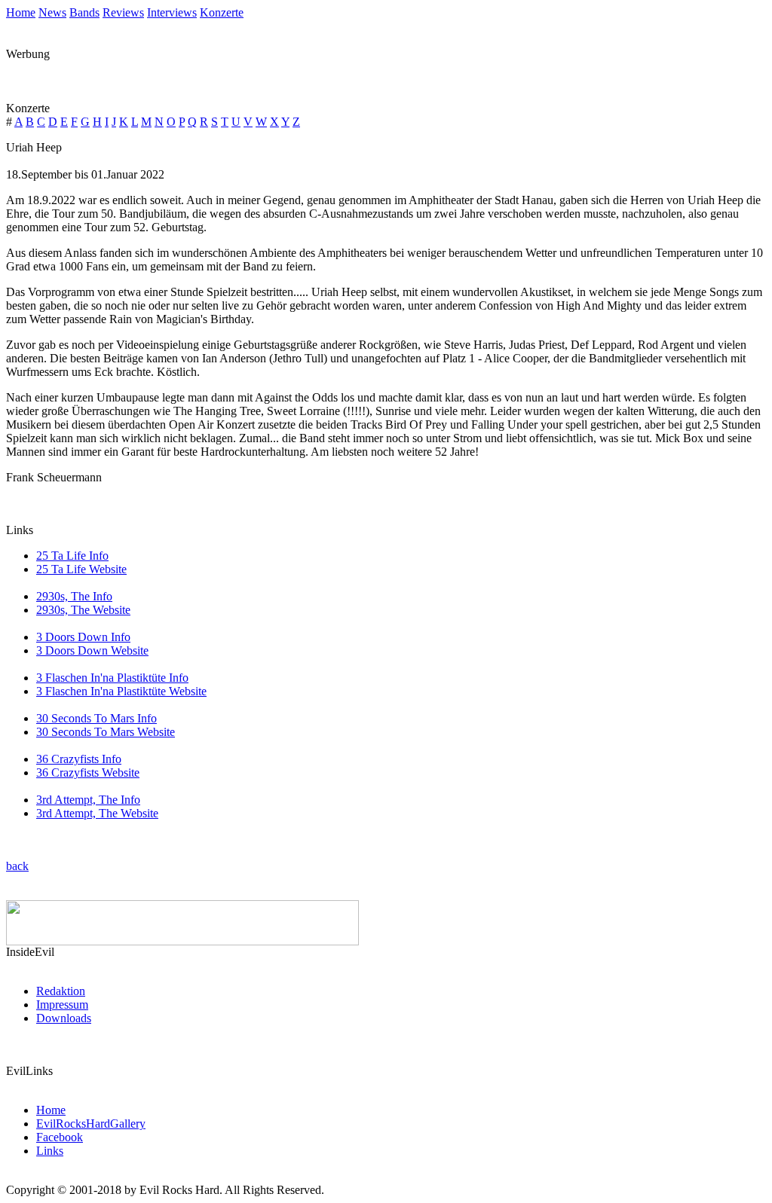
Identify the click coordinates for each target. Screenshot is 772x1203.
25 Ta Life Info (72, 555)
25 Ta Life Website (81, 569)
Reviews (123, 12)
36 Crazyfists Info (78, 759)
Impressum (62, 1004)
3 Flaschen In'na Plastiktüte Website (121, 691)
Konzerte (222, 12)
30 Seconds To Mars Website (105, 731)
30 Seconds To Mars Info (96, 718)
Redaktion (60, 991)
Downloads (63, 1018)
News (52, 12)
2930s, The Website (83, 609)
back (17, 866)
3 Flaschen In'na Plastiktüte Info (112, 677)
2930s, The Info (74, 596)
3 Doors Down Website (92, 650)
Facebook (59, 1137)
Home (20, 12)
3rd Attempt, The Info (88, 799)
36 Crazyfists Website (87, 772)
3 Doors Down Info (83, 637)
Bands (84, 12)
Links (49, 1150)
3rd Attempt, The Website (97, 813)
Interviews (172, 12)
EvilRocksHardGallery (91, 1123)
